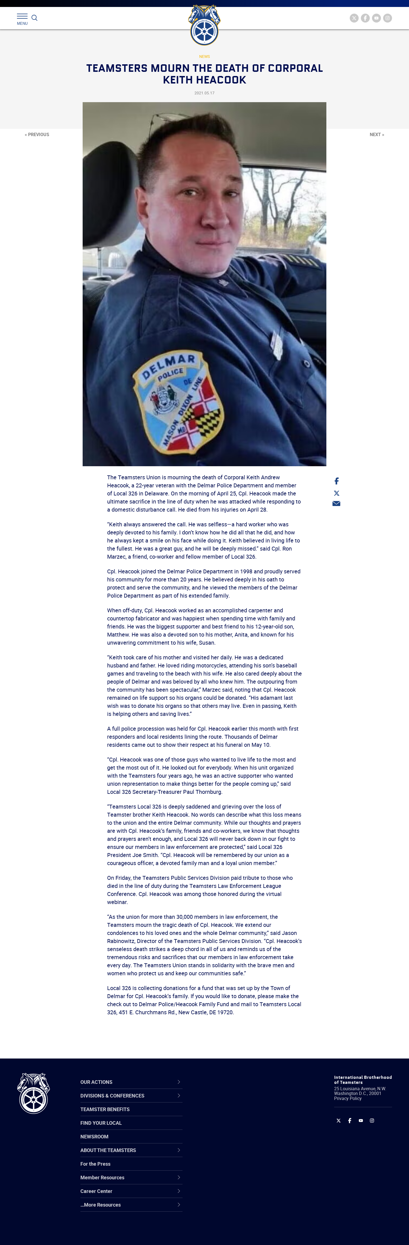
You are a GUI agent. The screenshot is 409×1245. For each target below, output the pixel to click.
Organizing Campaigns (227, 1101)
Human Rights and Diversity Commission (232, 1221)
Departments (216, 1141)
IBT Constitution (220, 1155)
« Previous (37, 134)
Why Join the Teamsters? (230, 1101)
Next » (377, 134)
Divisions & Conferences (234, 1082)
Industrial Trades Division (229, 1235)
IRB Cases (213, 1168)
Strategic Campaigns (225, 1115)
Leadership (214, 1115)
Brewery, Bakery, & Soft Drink (234, 1128)
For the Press (95, 1163)
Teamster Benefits (105, 1109)
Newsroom (94, 1136)
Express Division (220, 1181)
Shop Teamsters (220, 1128)
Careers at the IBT (222, 1115)
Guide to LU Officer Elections (233, 1168)
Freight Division (219, 1208)
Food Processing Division (229, 1195)
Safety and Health (222, 1128)
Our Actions (218, 1082)
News (204, 56)
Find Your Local (101, 1122)
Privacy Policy (348, 1098)
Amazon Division (220, 1115)
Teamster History (221, 1128)
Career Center (221, 1082)
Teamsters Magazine (225, 1115)
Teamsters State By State (230, 1101)
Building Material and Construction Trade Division (240, 1141)
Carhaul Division (220, 1155)
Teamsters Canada (223, 1141)
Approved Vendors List (227, 1155)
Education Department (227, 1115)
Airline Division (218, 1101)
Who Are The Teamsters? (230, 1101)
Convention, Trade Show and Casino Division (242, 1168)
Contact (211, 1101)
